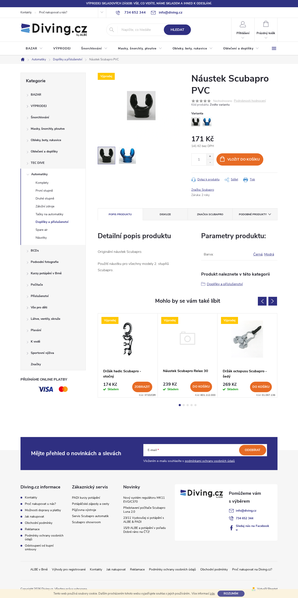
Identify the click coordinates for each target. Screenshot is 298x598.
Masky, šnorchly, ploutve (48, 129)
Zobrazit (142, 387)
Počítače (37, 285)
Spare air (42, 230)
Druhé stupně (45, 198)
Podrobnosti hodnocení (250, 101)
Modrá (269, 254)
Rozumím (231, 593)
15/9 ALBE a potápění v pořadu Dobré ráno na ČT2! (144, 530)
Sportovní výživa (42, 353)
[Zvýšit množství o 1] (210, 156)
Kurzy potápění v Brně (46, 273)
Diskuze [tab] (165, 214)
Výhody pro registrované (69, 569)
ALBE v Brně (39, 569)
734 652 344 (244, 518)
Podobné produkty (253, 214)
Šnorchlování (40, 117)
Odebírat (252, 450)
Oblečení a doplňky (44, 151)
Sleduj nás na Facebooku (252, 528)
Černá (257, 254)
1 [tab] (180, 405)
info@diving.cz (246, 511)
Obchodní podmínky (38, 523)
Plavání (36, 330)
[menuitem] (34, 48)
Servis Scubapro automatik (90, 516)
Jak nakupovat (34, 516)
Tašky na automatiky (49, 214)
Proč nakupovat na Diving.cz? (252, 569)
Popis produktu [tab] (120, 214)
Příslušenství (40, 296)
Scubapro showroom (86, 522)
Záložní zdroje (45, 206)
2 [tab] (184, 405)
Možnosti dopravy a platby (43, 510)
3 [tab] (188, 405)
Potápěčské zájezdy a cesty (90, 504)
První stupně (44, 191)
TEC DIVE (38, 163)
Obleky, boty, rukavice (46, 140)
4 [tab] (191, 405)
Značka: (202, 190)
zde (212, 594)
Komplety (42, 183)
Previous (262, 301)
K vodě (35, 341)
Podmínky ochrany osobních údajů (44, 537)
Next (272, 301)
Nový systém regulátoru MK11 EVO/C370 (144, 500)
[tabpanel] (128, 355)
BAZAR (36, 95)
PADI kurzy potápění (86, 498)
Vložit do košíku (243, 159)
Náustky (41, 238)
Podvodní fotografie (44, 262)
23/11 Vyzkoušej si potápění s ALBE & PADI (143, 520)
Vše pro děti (39, 307)
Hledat (177, 29)
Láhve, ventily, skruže (45, 319)
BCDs (35, 250)
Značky (36, 364)
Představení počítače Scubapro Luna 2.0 (144, 510)
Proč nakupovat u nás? (53, 12)
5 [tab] (195, 405)
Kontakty (26, 12)
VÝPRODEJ (39, 106)
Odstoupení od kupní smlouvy (39, 547)
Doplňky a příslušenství (52, 222)
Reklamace (32, 529)
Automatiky (39, 174)
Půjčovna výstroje (84, 510)
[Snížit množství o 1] (210, 162)
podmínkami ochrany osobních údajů (210, 461)
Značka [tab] (210, 214)
